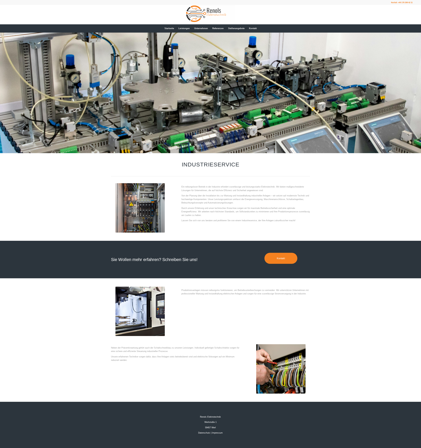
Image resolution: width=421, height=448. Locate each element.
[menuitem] (169, 28)
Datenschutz (204, 433)
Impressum (217, 433)
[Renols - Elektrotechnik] (210, 14)
